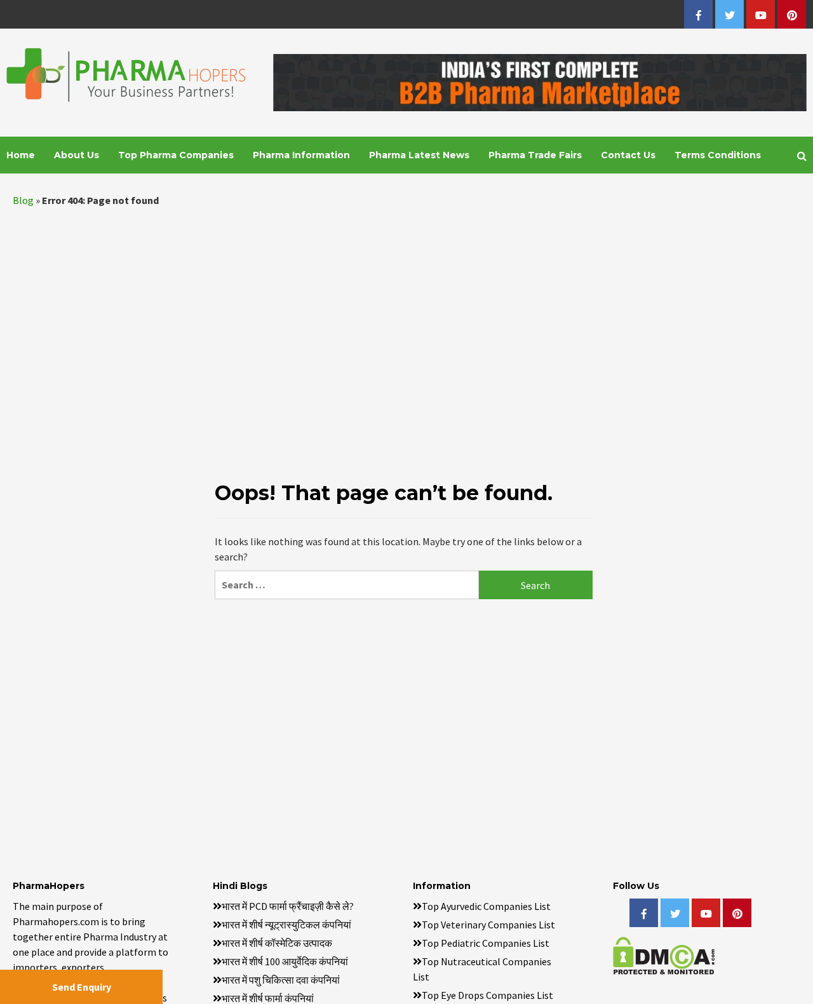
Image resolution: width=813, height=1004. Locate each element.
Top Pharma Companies (176, 155)
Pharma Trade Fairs (535, 155)
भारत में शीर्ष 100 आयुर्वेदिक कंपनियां (285, 961)
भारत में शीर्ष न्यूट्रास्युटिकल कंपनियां (286, 924)
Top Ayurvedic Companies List (486, 906)
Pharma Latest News (419, 155)
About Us (76, 155)
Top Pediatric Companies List (485, 943)
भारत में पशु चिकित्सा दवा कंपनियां (281, 979)
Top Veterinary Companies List (488, 924)
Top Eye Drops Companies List (487, 995)
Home (20, 155)
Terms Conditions (718, 155)
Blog (23, 200)
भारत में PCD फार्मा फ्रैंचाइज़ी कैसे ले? (288, 906)
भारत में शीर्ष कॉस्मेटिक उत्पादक (277, 943)
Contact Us (628, 155)
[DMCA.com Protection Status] (664, 953)
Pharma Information (301, 155)
